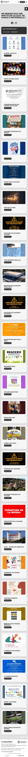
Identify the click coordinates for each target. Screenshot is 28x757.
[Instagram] (16, 23)
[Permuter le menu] (18, 2)
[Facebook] (12, 23)
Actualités (6, 32)
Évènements (14, 32)
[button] (26, 2)
